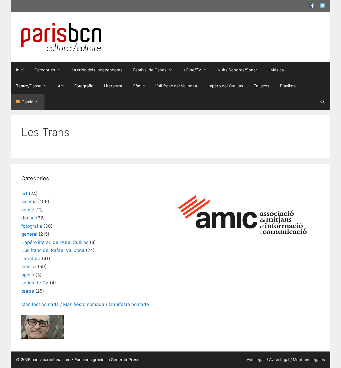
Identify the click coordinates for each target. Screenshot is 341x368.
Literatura (113, 85)
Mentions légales (309, 359)
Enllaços (261, 85)
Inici (20, 69)
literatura (30, 258)
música (28, 266)
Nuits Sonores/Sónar (237, 69)
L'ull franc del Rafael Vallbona (52, 250)
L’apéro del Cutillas (225, 85)
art (24, 193)
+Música (276, 69)
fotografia (31, 226)
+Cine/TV (192, 69)
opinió (27, 274)
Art (61, 85)
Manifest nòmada (40, 304)
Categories (44, 69)
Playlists (288, 85)
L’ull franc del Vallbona (176, 85)
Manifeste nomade (129, 304)
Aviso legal (279, 359)
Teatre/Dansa (28, 85)
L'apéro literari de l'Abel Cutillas (54, 242)
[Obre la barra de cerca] (322, 102)
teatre (27, 291)
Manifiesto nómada (83, 304)
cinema (29, 201)
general (29, 234)
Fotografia (83, 85)
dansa (28, 217)
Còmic (139, 85)
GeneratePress (125, 359)
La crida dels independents (97, 69)
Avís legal (256, 359)
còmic (27, 209)
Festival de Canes (150, 69)
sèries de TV (34, 282)
